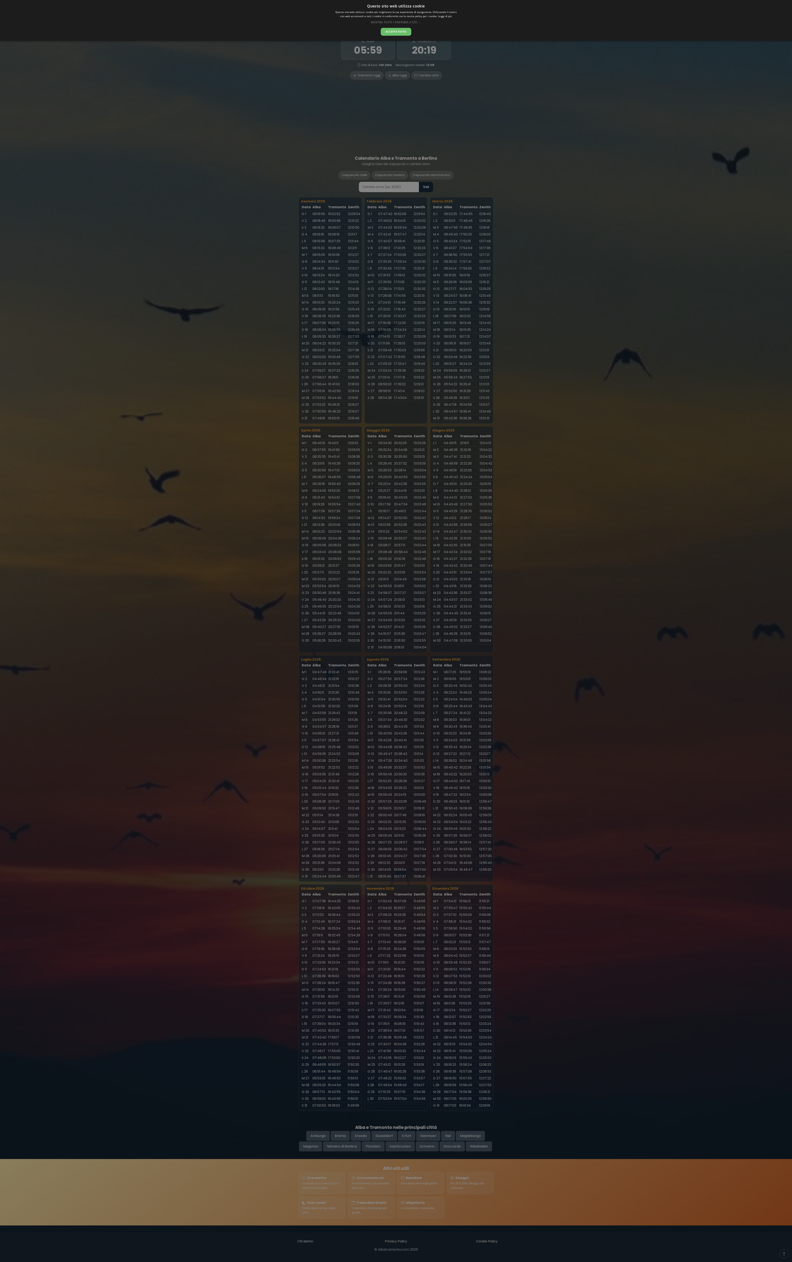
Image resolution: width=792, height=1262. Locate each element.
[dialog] (396, 20)
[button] (396, 22)
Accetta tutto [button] (395, 31)
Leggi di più (445, 16)
